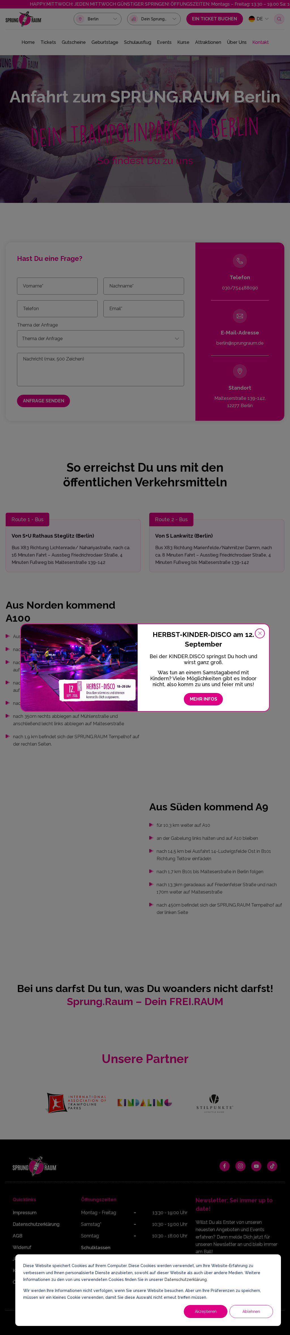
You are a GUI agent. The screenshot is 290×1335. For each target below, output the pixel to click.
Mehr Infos (203, 699)
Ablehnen (251, 1311)
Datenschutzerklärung (186, 1279)
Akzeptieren (206, 1311)
